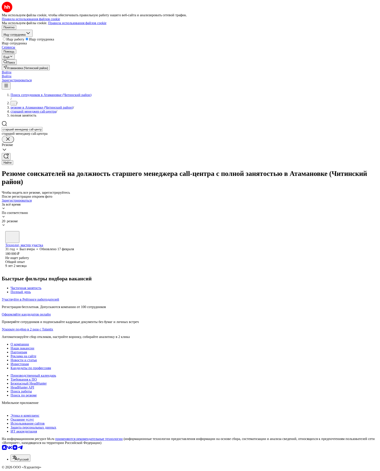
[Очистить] (8, 139)
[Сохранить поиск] (6, 156)
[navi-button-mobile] (6, 85)
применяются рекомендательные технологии (89, 439)
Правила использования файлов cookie (77, 23)
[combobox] (22, 129)
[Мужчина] (12, 237)
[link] (9, 62)
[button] (6, 72)
